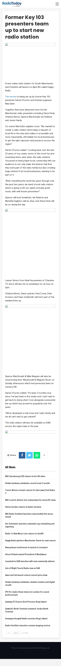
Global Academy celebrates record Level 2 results (27, 483)
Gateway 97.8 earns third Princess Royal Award (25, 602)
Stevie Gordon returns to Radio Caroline (23, 507)
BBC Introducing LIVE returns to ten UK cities (25, 476)
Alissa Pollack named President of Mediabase (25, 554)
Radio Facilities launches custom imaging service (27, 625)
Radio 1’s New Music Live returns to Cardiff (24, 533)
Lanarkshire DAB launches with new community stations (30, 561)
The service (11, 96)
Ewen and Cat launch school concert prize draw (26, 575)
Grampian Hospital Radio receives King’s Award (26, 618)
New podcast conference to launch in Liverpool (26, 547)
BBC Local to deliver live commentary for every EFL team (30, 500)
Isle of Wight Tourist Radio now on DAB (22, 568)
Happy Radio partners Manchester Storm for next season (30, 540)
